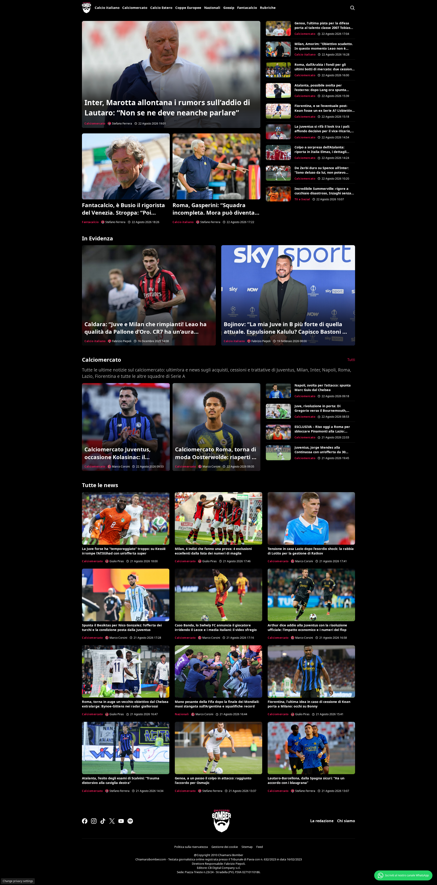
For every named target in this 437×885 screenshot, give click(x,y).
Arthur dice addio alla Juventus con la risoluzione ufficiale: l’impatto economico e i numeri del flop (307, 627)
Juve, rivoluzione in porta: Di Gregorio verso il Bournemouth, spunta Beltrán (320, 410)
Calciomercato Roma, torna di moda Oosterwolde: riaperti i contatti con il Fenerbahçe (215, 456)
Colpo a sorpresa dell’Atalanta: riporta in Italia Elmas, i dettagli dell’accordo (320, 151)
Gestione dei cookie (224, 847)
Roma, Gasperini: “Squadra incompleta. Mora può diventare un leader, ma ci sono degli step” (216, 212)
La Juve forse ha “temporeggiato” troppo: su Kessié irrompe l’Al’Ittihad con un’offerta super (124, 551)
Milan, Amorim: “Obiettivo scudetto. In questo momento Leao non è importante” (324, 48)
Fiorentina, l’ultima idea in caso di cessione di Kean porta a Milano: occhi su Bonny (309, 703)
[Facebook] (84, 821)
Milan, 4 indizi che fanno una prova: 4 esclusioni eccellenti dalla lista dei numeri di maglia (213, 551)
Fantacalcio (247, 7)
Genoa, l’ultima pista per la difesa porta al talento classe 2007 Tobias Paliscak (322, 27)
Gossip (228, 7)
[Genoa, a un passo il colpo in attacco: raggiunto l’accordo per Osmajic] (218, 748)
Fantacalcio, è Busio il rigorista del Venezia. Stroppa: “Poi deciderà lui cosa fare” (123, 212)
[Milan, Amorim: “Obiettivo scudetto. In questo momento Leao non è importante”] (278, 49)
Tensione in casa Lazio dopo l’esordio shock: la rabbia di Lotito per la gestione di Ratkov (311, 551)
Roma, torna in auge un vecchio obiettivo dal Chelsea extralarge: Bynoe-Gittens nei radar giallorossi (125, 703)
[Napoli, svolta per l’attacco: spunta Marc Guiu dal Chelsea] (278, 390)
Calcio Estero (161, 7)
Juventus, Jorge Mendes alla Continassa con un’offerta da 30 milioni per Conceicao (320, 452)
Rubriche (268, 7)
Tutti (351, 359)
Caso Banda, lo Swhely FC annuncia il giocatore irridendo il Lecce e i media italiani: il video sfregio (216, 627)
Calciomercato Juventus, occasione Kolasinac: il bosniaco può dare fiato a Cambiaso (119, 460)
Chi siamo (346, 820)
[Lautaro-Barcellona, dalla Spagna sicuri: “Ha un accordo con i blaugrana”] (311, 748)
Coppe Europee (188, 7)
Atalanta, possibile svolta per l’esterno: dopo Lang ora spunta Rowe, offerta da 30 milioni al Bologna (320, 92)
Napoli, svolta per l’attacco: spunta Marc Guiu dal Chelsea (323, 387)
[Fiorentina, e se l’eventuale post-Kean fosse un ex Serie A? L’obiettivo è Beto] (278, 111)
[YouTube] (121, 821)
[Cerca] (352, 7)
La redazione (321, 820)
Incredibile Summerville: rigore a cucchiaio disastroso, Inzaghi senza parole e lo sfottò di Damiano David (324, 193)
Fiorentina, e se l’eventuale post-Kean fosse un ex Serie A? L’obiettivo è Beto (324, 110)
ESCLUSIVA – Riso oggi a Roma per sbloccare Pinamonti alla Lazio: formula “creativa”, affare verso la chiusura (323, 433)
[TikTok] (103, 821)
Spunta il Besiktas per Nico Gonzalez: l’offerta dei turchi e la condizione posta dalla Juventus (122, 627)
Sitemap (247, 847)
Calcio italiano (107, 7)
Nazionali (212, 7)
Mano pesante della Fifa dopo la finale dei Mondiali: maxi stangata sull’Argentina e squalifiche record (217, 703)
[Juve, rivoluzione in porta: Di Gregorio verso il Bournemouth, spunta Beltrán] (278, 411)
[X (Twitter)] (112, 821)
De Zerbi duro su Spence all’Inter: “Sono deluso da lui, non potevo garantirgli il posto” (322, 172)
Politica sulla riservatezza (191, 847)
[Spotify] (130, 821)
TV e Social (302, 199)
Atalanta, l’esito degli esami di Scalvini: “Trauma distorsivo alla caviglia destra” (120, 780)
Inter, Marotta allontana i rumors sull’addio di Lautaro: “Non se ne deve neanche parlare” (167, 107)
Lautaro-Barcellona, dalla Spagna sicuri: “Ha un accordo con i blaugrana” (306, 780)
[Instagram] (94, 821)
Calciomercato (134, 7)
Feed (259, 847)
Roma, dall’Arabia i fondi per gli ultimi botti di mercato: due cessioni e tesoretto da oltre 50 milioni (324, 69)
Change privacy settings (18, 881)
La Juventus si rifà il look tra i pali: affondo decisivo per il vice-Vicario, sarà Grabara (323, 131)
